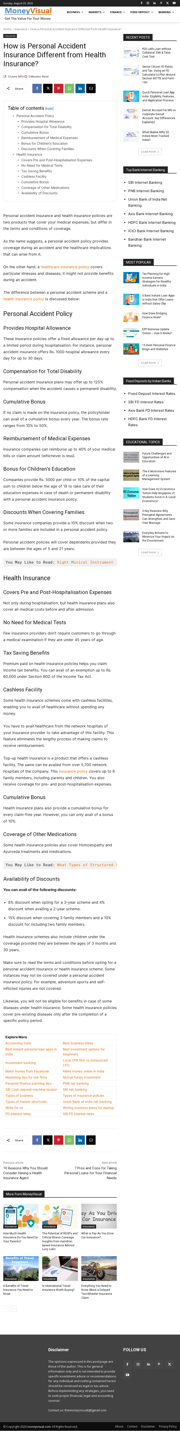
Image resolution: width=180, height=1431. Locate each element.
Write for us (14, 1108)
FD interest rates (18, 1114)
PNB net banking (76, 1083)
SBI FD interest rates (78, 1114)
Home (7, 29)
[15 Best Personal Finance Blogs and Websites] (131, 349)
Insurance (21, 29)
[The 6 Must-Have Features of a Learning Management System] (131, 475)
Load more (148, 152)
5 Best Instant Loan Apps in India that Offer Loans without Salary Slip (158, 299)
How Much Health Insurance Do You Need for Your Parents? (20, 1237)
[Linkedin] (154, 3)
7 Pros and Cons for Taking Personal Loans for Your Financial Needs (90, 1173)
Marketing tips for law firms (26, 1077)
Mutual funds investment (82, 1077)
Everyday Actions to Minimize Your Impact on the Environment (158, 537)
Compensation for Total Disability (46, 127)
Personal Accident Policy (35, 116)
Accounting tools (18, 1043)
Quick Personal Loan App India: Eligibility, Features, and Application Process (158, 96)
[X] (167, 3)
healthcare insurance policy (65, 266)
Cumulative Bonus (35, 132)
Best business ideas (78, 1043)
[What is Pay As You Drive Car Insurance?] (99, 1216)
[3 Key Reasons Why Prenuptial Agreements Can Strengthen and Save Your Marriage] (131, 514)
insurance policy (73, 771)
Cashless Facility (34, 176)
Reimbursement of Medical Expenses (49, 138)
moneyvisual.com (39, 1427)
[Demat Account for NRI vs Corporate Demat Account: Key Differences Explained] (131, 114)
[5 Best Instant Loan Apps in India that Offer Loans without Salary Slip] (131, 299)
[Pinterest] (161, 3)
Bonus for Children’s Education (44, 143)
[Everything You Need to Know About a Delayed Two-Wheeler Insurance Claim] (99, 1268)
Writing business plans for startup (88, 1108)
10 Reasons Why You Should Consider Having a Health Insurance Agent (25, 1173)
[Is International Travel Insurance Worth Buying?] (60, 1268)
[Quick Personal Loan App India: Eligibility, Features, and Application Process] (131, 96)
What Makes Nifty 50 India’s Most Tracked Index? (155, 136)
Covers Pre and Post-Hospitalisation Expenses (56, 160)
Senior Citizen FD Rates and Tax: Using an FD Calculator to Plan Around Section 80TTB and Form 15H (158, 74)
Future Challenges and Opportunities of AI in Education (157, 457)
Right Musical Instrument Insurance (97, 562)
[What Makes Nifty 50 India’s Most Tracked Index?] (131, 136)
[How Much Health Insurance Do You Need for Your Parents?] (21, 1216)
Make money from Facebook (27, 1071)
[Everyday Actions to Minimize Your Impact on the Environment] (131, 536)
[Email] (91, 88)
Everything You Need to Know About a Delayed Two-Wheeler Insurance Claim (96, 1291)
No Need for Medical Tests (41, 165)
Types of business (19, 1095)
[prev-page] (6, 1309)
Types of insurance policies (83, 1095)
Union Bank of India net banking (87, 1102)
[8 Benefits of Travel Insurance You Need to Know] (21, 1268)
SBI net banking (75, 1089)
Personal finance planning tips (28, 1083)
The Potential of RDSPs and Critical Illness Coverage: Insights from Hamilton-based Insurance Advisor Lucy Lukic (60, 1241)
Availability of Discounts (39, 193)
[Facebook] (141, 3)
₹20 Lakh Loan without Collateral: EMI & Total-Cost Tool (156, 53)
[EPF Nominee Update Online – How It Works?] (131, 333)
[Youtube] (174, 3)
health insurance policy (23, 299)
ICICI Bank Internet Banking (151, 231)
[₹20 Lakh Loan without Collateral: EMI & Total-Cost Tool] (131, 52)
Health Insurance (29, 154)
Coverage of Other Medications (45, 188)
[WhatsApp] (69, 88)
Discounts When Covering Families (47, 149)
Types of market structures (26, 1102)
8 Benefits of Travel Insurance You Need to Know (18, 1289)
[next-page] (14, 1309)
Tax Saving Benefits (36, 171)
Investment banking (20, 1063)
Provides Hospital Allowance (42, 121)
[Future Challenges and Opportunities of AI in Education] (131, 457)
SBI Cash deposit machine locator (31, 1089)
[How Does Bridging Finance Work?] (131, 317)
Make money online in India (83, 1071)
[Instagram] (148, 3)
